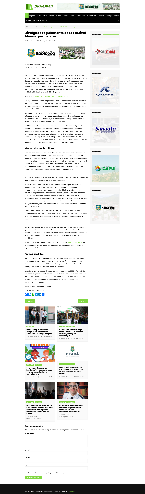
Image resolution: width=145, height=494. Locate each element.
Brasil (39, 16)
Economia (66, 16)
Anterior (30, 301)
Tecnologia (81, 16)
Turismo (101, 16)
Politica (58, 16)
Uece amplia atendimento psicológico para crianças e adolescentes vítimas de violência (71, 370)
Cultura (45, 16)
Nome (27, 450)
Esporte (28, 20)
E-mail (27, 458)
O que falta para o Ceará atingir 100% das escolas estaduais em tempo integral (39, 332)
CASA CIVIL (63, 326)
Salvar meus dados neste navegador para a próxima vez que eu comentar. (50, 473)
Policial (116, 16)
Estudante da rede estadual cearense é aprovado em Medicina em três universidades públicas (71, 408)
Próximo (81, 301)
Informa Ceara (30, 41)
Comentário (29, 434)
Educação (109, 16)
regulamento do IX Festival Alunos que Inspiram (50, 96)
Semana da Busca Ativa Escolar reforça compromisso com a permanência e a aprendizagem (39, 371)
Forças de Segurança (40, 20)
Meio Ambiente (92, 16)
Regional (32, 16)
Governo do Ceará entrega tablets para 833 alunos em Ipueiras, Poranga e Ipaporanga (71, 333)
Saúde (73, 16)
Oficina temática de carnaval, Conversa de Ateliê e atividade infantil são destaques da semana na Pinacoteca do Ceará (39, 409)
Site (26, 465)
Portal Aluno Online (75, 242)
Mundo (51, 16)
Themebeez (72, 491)
